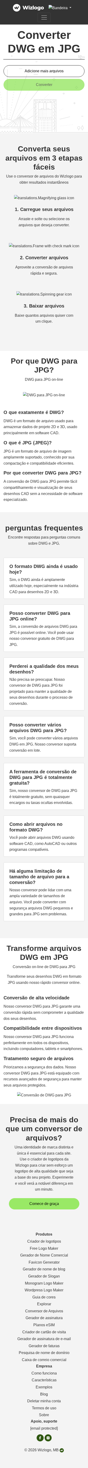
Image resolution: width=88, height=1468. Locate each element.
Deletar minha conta (44, 1401)
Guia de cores (44, 1297)
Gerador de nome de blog (44, 1269)
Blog (44, 1394)
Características (44, 1380)
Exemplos (44, 1387)
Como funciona (44, 1373)
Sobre (44, 1415)
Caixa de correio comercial (44, 1360)
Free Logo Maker (44, 1248)
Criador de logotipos (44, 1241)
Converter (44, 85)
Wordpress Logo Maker (44, 1290)
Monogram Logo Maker (44, 1283)
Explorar (44, 1304)
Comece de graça (44, 1204)
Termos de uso (44, 1408)
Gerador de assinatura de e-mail (44, 1339)
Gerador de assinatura (44, 1318)
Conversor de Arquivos (44, 1311)
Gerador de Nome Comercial (44, 1255)
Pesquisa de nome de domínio (44, 1353)
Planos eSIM (44, 1325)
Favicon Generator (44, 1262)
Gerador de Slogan (44, 1276)
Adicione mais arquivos (44, 71)
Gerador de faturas (44, 1346)
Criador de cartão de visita (44, 1332)
